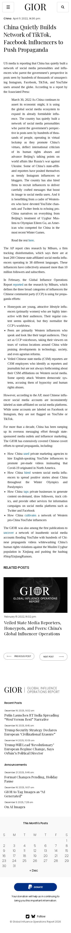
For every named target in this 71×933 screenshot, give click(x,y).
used (26, 453)
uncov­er (9, 532)
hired (27, 472)
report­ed (18, 284)
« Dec (34, 870)
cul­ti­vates (30, 515)
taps (26, 491)
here (31, 240)
